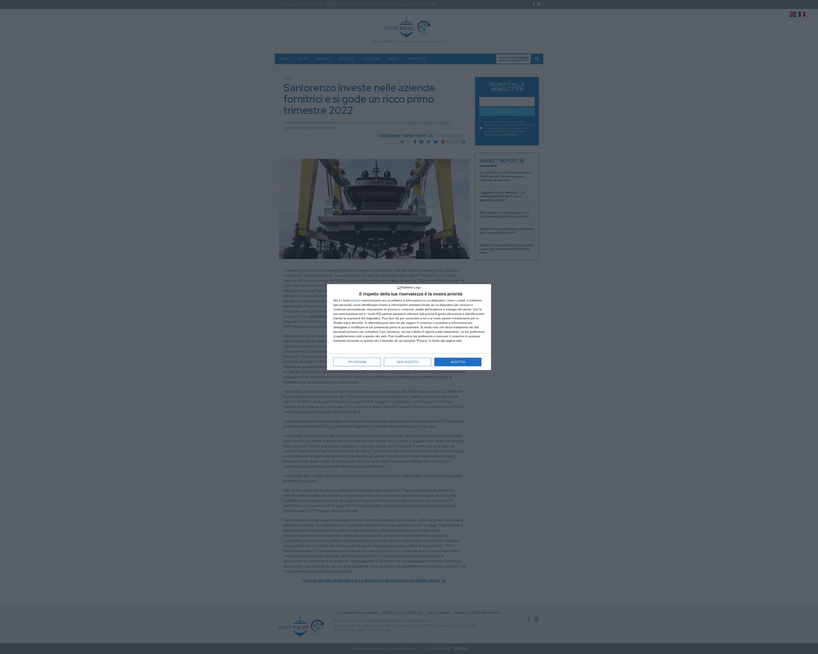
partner (356, 300)
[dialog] (409, 327)
